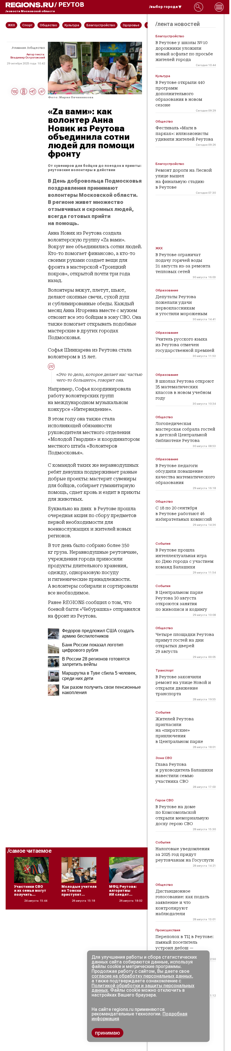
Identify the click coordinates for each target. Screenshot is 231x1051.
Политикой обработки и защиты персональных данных (143, 988)
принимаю (107, 1033)
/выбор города (163, 7)
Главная (19, 48)
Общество (36, 48)
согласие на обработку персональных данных (142, 976)
